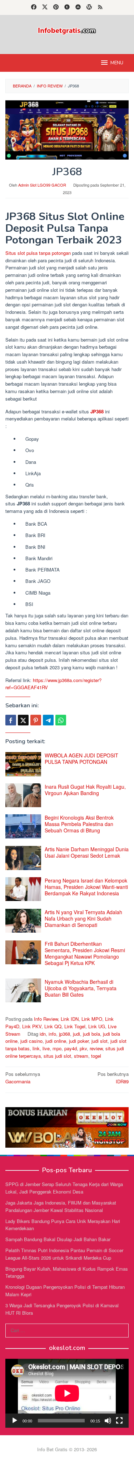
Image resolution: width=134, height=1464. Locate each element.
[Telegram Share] (48, 720)
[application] (67, 1393)
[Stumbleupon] (78, 7)
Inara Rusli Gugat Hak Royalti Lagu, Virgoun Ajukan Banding (85, 790)
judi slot (99, 1040)
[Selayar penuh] (119, 1420)
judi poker (79, 1040)
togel (96, 1055)
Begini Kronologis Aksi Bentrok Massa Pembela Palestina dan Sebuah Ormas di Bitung (79, 824)
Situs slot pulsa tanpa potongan (38, 253)
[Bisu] (107, 1420)
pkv (83, 1048)
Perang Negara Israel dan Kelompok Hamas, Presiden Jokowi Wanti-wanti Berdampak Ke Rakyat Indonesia (86, 887)
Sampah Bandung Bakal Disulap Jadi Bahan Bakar (57, 1239)
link (36, 1048)
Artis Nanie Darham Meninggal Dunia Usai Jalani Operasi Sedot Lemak (87, 852)
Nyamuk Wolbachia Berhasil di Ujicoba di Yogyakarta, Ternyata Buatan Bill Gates (80, 988)
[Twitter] (44, 7)
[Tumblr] (67, 7)
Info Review (46, 1018)
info (52, 1033)
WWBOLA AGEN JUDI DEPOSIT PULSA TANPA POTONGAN (81, 758)
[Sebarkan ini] (10, 720)
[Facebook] (33, 7)
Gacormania (22, 1078)
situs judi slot (57, 1055)
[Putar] (14, 1420)
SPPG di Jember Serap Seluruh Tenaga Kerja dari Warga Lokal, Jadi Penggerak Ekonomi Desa (64, 1188)
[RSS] (100, 7)
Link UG (96, 1026)
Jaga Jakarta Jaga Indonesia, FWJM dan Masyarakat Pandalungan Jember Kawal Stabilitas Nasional (60, 1206)
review (96, 1048)
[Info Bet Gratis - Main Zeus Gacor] (67, 30)
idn (43, 1033)
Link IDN (70, 1018)
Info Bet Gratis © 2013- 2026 (67, 1449)
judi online (55, 1040)
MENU (116, 63)
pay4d (70, 1048)
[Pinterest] (55, 7)
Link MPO (91, 1018)
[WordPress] (89, 7)
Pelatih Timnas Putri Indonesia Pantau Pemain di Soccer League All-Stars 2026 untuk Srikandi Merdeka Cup (64, 1254)
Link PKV (31, 1026)
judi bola (91, 1033)
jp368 (64, 1033)
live (46, 1048)
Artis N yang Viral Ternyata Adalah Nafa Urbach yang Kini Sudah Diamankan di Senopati (83, 918)
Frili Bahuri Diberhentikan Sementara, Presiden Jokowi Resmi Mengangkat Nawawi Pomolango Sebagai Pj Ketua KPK (85, 953)
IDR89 (113, 1078)
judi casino (31, 1040)
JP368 (97, 411)
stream (81, 1055)
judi (76, 1033)
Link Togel (74, 1026)
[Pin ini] (35, 720)
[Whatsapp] (60, 720)
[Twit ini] (23, 720)
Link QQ (52, 1026)
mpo (57, 1048)
